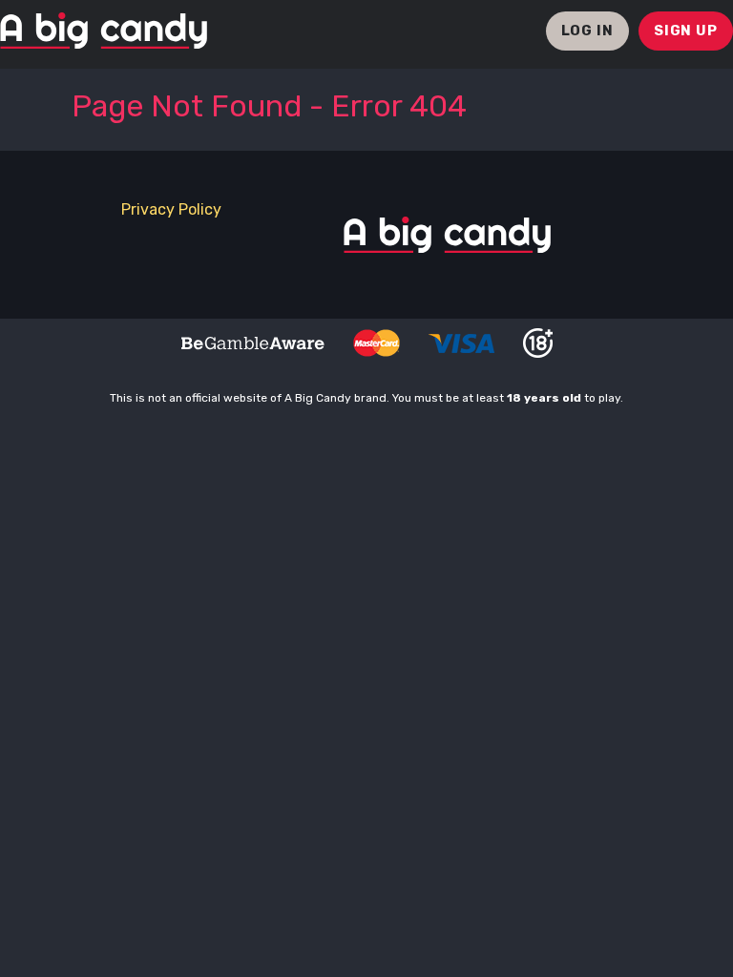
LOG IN (587, 30)
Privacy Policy (171, 209)
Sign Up (686, 30)
